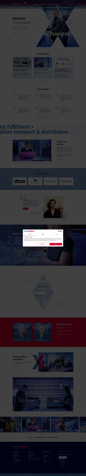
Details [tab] (43, 234)
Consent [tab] (29, 234)
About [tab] (56, 234)
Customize (42, 244)
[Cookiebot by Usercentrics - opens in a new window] (58, 231)
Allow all (55, 244)
